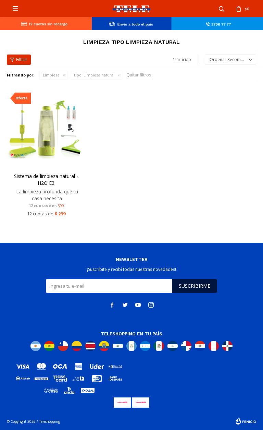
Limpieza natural (93, 74)
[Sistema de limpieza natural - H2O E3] (46, 128)
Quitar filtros (138, 75)
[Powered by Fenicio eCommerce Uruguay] (246, 421)
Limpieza (51, 74)
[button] (221, 8)
